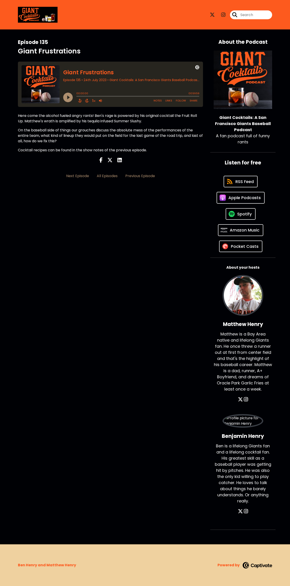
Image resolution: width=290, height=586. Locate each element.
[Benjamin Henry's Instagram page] (246, 511)
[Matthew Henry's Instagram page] (246, 399)
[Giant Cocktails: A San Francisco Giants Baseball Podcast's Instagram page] (220, 14)
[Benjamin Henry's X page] (240, 511)
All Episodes (107, 175)
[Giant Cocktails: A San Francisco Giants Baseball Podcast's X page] (212, 14)
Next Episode (77, 175)
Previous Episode (140, 175)
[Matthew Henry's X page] (240, 399)
